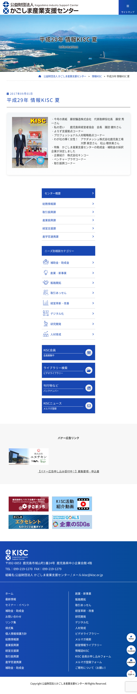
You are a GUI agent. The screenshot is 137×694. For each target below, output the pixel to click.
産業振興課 (49, 220)
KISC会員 (49, 352)
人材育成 (80, 628)
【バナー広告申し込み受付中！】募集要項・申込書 (68, 471)
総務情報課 (49, 204)
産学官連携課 (50, 236)
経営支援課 (49, 228)
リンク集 (10, 622)
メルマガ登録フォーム (88, 662)
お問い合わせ (13, 616)
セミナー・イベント (17, 605)
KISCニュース (52, 405)
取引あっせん (83, 605)
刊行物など (51, 387)
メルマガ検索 (83, 639)
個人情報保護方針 (16, 634)
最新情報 (10, 599)
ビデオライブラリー (87, 634)
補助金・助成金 (14, 611)
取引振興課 (49, 212)
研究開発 (80, 616)
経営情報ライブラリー (88, 645)
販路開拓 (80, 599)
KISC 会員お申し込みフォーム (93, 656)
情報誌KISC (82, 651)
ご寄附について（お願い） (91, 668)
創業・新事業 (83, 593)
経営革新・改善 (84, 611)
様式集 (9, 628)
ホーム (9, 593)
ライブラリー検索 (55, 370)
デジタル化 (82, 622)
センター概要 (53, 193)
